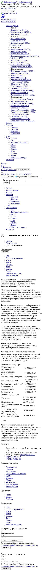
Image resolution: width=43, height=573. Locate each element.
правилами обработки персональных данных (19, 545)
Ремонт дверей (12, 275)
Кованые (14, 129)
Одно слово (22, 177)
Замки (13, 145)
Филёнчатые (11, 482)
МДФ (8, 476)
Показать (5, 252)
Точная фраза (9, 177)
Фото (13, 151)
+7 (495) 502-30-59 (8, 22)
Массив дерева (12, 484)
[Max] (9, 13)
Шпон (8, 480)
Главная (9, 188)
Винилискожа (11, 467)
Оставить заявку (8, 11)
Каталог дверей (12, 26)
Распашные (15, 132)
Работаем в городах (18, 158)
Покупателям (11, 138)
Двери (8, 495)
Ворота (9, 123)
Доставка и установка (19, 142)
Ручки (13, 147)
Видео (13, 155)
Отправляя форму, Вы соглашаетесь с (19, 544)
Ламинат (9, 469)
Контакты (10, 160)
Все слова (34, 177)
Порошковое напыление (16, 474)
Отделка (14, 149)
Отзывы (14, 153)
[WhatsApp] (3, 17)
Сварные (14, 127)
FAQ (12, 140)
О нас (8, 136)
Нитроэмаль (11, 471)
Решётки (9, 125)
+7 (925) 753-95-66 (8, 19)
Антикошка (15, 134)
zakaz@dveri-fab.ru (8, 8)
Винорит (9, 478)
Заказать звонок (23, 170)
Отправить (6, 547)
